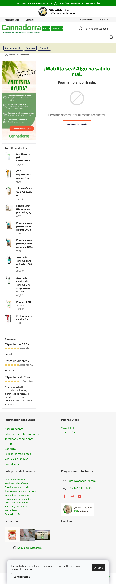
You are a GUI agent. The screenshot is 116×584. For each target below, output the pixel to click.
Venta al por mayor (16, 458)
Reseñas (30, 48)
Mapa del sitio (68, 428)
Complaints (12, 463)
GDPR (8, 443)
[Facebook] (64, 496)
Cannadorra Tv (12, 514)
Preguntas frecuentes (18, 453)
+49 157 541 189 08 (80, 487)
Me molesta (11, 510)
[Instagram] (72, 496)
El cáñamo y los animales (18, 498)
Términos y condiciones (19, 438)
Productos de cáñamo (16, 483)
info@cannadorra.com (82, 480)
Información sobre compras (22, 433)
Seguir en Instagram (29, 547)
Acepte (98, 567)
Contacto (30, 19)
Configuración (22, 576)
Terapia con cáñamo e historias (21, 491)
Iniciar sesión (68, 432)
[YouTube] (79, 496)
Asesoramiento (12, 19)
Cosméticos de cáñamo (17, 495)
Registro (104, 19)
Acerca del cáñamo (15, 479)
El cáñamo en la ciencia (17, 487)
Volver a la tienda (77, 124)
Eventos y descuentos (16, 506)
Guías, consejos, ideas (16, 502)
